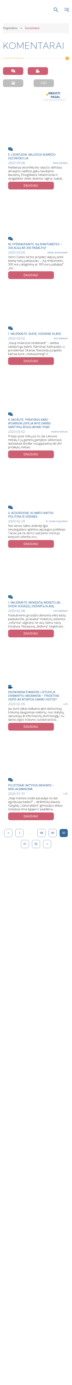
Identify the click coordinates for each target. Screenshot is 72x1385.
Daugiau (31, 185)
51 (25, 844)
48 (41, 833)
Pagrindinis (10, 28)
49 (52, 833)
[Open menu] (66, 10)
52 (36, 844)
